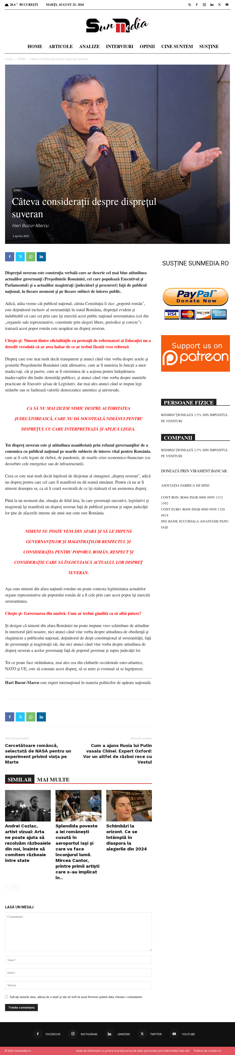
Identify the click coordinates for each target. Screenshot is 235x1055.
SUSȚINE (209, 46)
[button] (189, 4)
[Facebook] (196, 4)
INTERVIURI (119, 46)
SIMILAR (20, 779)
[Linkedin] (211, 4)
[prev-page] (8, 887)
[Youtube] (227, 4)
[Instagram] (204, 4)
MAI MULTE (53, 779)
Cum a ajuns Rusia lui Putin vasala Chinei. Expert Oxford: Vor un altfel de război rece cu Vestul (117, 754)
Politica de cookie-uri (207, 1051)
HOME (35, 46)
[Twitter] (219, 4)
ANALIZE (89, 46)
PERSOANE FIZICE (189, 402)
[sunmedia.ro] (117, 24)
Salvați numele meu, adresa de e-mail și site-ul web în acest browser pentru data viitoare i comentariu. (76, 997)
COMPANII (178, 437)
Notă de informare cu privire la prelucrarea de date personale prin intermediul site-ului (133, 1051)
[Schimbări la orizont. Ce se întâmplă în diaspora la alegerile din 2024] (129, 805)
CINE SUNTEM (177, 46)
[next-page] (15, 887)
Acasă (9, 59)
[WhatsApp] (30, 256)
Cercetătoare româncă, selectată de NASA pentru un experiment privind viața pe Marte (38, 754)
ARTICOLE (61, 46)
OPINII (147, 46)
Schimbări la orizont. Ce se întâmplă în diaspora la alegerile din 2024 (126, 837)
